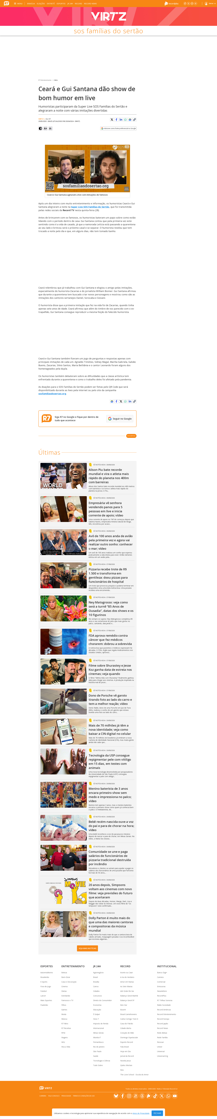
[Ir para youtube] (175, 1096)
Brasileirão (44, 977)
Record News (90, 3)
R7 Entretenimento (44, 80)
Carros (96, 986)
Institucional (167, 966)
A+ (45, 128)
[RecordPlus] (171, 3)
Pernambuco (98, 1042)
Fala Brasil (124, 1047)
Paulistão (44, 1005)
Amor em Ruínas (127, 982)
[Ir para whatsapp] (168, 1096)
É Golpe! (96, 1014)
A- (50, 128)
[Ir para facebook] (184, 3)
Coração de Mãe (127, 1033)
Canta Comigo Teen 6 (129, 1019)
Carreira (160, 977)
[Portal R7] (6, 3)
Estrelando (65, 996)
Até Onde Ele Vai (127, 991)
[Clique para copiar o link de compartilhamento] (134, 119)
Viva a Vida (65, 1047)
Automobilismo (46, 972)
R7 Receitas (66, 1028)
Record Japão (162, 1023)
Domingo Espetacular (129, 1037)
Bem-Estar (65, 977)
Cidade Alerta (125, 1028)
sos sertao (131, 436)
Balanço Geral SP (127, 1000)
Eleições (41, 3)
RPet (63, 1033)
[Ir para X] (188, 3)
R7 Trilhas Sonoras (164, 1000)
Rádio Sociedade (164, 1005)
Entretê (51, 3)
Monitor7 (97, 1037)
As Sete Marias (126, 986)
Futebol (43, 991)
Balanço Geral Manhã (129, 996)
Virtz (56, 80)
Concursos (97, 996)
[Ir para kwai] (135, 1096)
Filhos (63, 1005)
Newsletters (162, 991)
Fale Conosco (54, 1096)
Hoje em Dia (125, 1051)
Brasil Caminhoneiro (128, 1014)
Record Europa (163, 1019)
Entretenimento (73, 966)
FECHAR (157, 1113)
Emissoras (161, 986)
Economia (97, 1005)
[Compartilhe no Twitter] (112, 119)
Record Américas (164, 1009)
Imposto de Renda (100, 1023)
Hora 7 (96, 1019)
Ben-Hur (123, 1005)
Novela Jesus (125, 1060)
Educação (97, 1009)
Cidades (96, 991)
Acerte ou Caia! (126, 972)
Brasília (31, 3)
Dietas (64, 991)
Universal (161, 1051)
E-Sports (43, 982)
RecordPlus (161, 996)
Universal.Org (162, 1056)
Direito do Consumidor (102, 1000)
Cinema (64, 986)
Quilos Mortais (126, 1065)
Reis (122, 1070)
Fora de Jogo (45, 986)
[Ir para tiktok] (155, 1096)
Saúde (95, 1056)
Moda (63, 1014)
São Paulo (97, 1051)
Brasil (95, 977)
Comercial (161, 982)
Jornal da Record (127, 1056)
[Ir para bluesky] (116, 1096)
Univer (159, 1047)
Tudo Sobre (98, 1065)
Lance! (43, 996)
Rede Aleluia (162, 1033)
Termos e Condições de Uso (84, 1096)
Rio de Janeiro (98, 1047)
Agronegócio (98, 972)
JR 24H (70, 3)
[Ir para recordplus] (148, 1096)
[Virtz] (108, 16)
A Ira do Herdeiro (127, 977)
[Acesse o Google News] (130, 119)
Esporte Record (126, 1042)
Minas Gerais (98, 1033)
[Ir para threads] (142, 1096)
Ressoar (160, 1042)
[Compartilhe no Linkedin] (121, 119)
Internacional (98, 1028)
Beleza (64, 972)
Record (78, 3)
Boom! (123, 1009)
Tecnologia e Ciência (101, 1060)
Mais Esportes (46, 1000)
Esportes (61, 3)
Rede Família (162, 1037)
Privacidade (66, 1096)
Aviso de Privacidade (141, 1113)
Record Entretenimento (166, 1014)
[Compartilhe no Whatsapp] (125, 119)
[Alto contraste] (40, 128)
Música (64, 1019)
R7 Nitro (64, 1023)
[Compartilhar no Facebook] (116, 119)
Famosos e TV (67, 1000)
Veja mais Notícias (87, 948)
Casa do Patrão (126, 1023)
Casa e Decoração (68, 982)
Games (64, 1009)
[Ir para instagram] (192, 3)
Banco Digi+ (162, 972)
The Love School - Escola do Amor (134, 1074)
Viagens (64, 1037)
